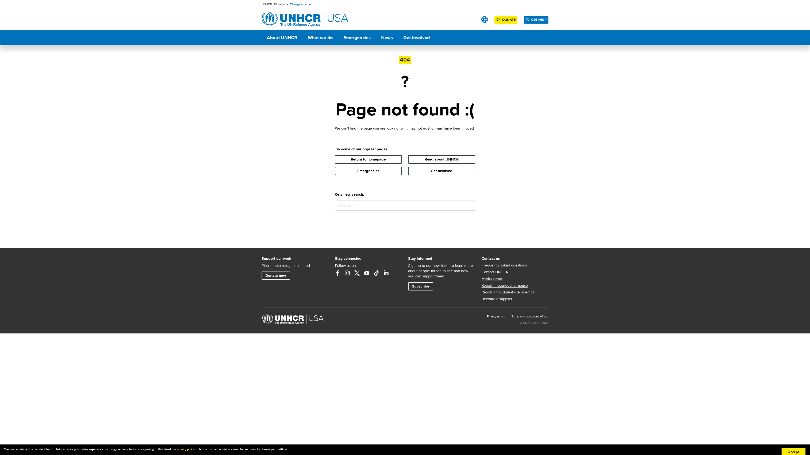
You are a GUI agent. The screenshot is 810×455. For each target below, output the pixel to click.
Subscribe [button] (420, 286)
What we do (320, 37)
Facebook (337, 273)
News (387, 37)
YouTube (367, 273)
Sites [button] (484, 19)
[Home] (291, 19)
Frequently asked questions (504, 265)
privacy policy (186, 449)
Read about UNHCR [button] (442, 159)
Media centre (492, 278)
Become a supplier (497, 299)
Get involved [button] (441, 171)
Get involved (416, 37)
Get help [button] (539, 19)
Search (470, 206)
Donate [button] (509, 19)
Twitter (357, 273)
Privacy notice (496, 316)
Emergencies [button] (368, 171)
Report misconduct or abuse (505, 285)
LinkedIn (386, 273)
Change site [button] (298, 4)
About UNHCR (282, 37)
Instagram (347, 273)
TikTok (376, 273)
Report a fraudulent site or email (508, 292)
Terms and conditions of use (530, 316)
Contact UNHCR (495, 272)
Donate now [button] (275, 275)
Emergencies (357, 37)
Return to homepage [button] (368, 159)
